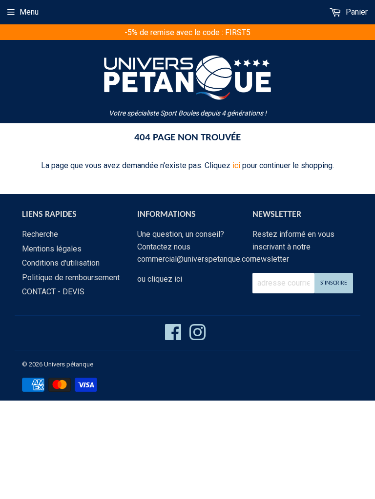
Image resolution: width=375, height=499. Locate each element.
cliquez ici (164, 279)
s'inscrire (333, 283)
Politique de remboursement (71, 277)
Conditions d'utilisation (61, 263)
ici (236, 165)
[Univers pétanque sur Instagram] (197, 336)
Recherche (40, 234)
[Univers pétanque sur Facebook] (173, 336)
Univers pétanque (68, 364)
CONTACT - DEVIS (53, 291)
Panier (356, 12)
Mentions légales (52, 248)
